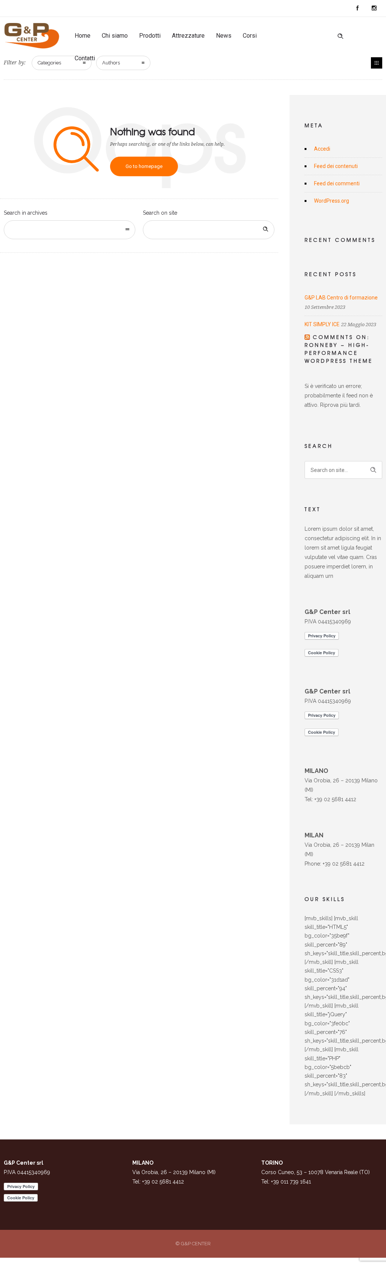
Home (82, 35)
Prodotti (150, 35)
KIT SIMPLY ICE (322, 324)
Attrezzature (188, 35)
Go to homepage (144, 166)
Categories (49, 63)
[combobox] (69, 229)
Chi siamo (115, 35)
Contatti (85, 58)
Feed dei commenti (337, 183)
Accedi (322, 149)
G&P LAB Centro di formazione (341, 298)
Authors (111, 63)
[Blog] (376, 63)
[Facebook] (357, 8)
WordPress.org (331, 201)
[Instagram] (374, 8)
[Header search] (340, 36)
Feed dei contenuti (336, 166)
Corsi (250, 35)
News (223, 35)
